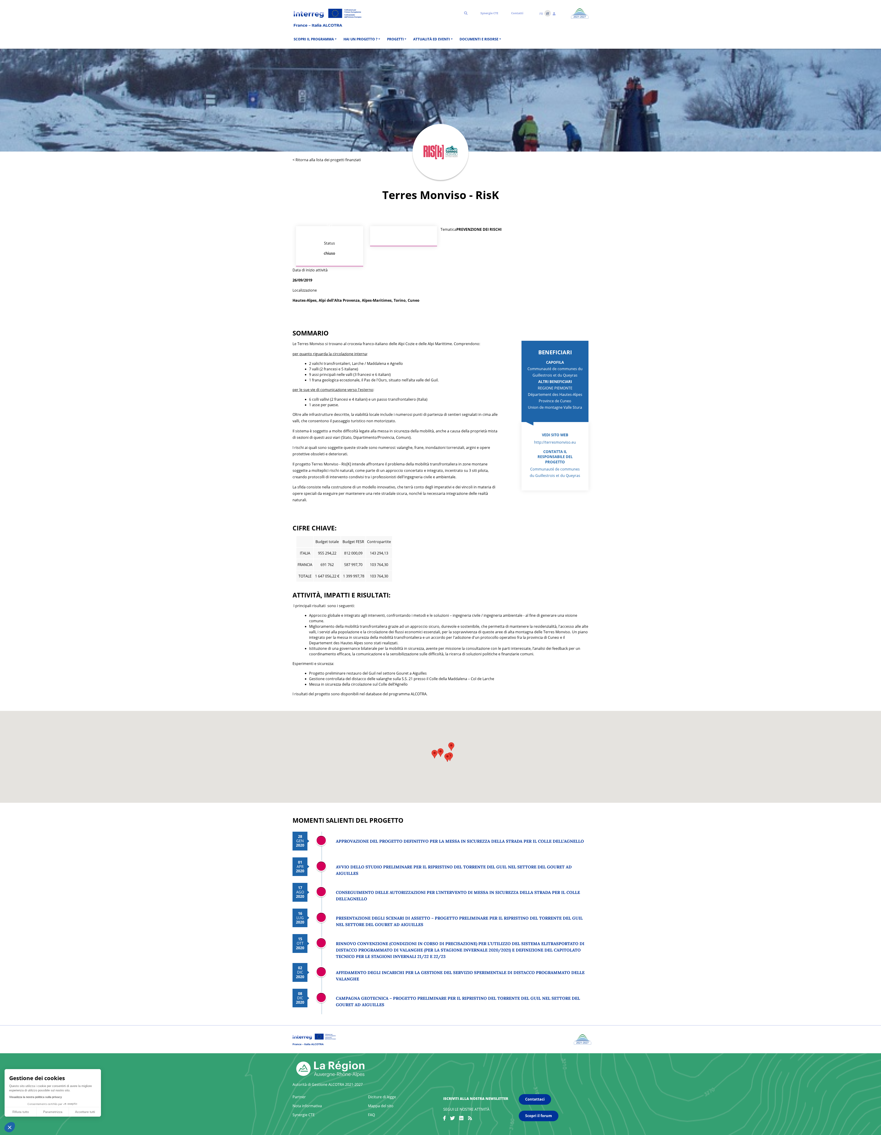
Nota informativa (307, 1105)
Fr (541, 13)
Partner (299, 1096)
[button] (554, 13)
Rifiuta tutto (20, 1112)
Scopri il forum (538, 1115)
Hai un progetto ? (360, 39)
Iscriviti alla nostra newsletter (475, 1098)
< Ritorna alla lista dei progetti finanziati (327, 159)
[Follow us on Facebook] (444, 1119)
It (547, 13)
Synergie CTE (489, 13)
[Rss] (470, 1119)
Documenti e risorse (479, 39)
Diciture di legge (382, 1096)
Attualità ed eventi (431, 39)
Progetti (395, 39)
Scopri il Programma (314, 39)
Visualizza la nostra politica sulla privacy (35, 1097)
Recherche (465, 12)
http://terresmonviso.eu (555, 442)
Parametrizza (52, 1112)
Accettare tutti (85, 1112)
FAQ (371, 1114)
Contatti (517, 13)
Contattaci (535, 1099)
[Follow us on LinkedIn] (461, 1119)
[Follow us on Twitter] (452, 1119)
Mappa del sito (380, 1105)
